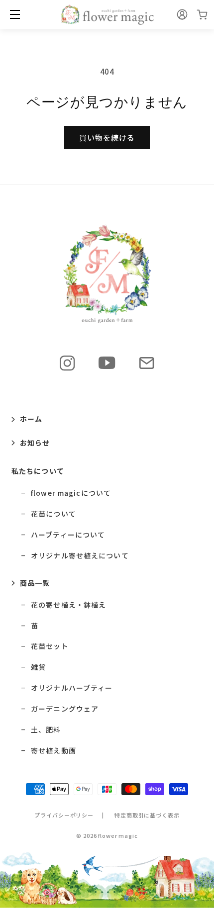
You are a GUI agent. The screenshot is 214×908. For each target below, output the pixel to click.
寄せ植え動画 (53, 750)
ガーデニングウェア (65, 709)
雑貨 (38, 667)
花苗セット (50, 646)
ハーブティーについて (68, 535)
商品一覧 (35, 583)
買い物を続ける (107, 137)
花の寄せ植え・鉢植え (68, 605)
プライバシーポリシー (64, 815)
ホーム (31, 419)
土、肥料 (46, 729)
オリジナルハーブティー (71, 688)
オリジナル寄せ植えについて (80, 555)
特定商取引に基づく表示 (147, 815)
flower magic (118, 835)
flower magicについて (71, 493)
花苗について (53, 514)
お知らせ (35, 443)
